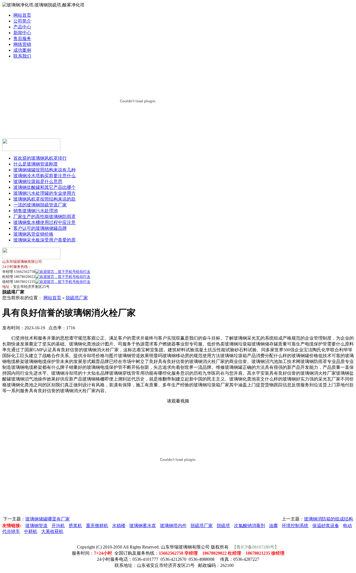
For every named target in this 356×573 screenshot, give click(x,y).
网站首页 (22, 15)
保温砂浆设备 (325, 525)
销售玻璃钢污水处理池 (35, 210)
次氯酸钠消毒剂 (249, 525)
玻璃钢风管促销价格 (33, 234)
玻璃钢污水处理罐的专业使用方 (44, 193)
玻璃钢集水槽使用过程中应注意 (44, 222)
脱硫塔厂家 (77, 297)
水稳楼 (118, 525)
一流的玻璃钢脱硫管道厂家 (40, 204)
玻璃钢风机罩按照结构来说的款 (44, 199)
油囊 (273, 525)
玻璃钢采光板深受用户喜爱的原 (44, 240)
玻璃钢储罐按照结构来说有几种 (44, 169)
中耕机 (30, 531)
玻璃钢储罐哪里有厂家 (47, 519)
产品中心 (22, 26)
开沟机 (58, 525)
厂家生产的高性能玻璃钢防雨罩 (44, 216)
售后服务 (22, 38)
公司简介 (22, 21)
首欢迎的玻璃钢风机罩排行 (40, 158)
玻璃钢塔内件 (173, 525)
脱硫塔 (223, 525)
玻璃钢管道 (36, 525)
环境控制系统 (295, 525)
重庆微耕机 (97, 525)
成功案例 (22, 50)
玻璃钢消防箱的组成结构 (328, 519)
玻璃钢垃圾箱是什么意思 (37, 181)
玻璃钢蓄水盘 (142, 525)
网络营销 (22, 44)
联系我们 (22, 56)
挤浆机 (75, 525)
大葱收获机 (52, 531)
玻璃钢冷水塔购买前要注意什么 (44, 175)
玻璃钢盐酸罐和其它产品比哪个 (44, 187)
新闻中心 (22, 32)
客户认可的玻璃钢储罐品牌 (40, 228)
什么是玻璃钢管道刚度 (35, 164)
